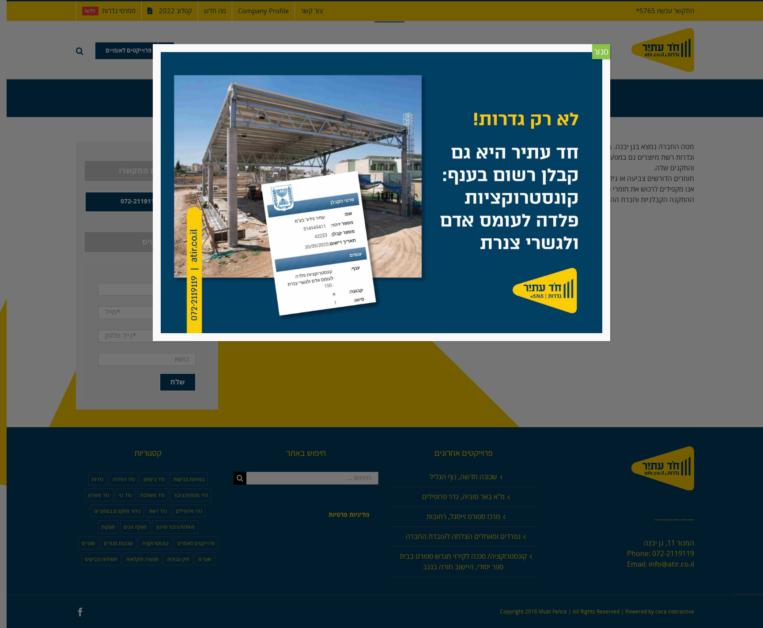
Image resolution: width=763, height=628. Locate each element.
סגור (601, 52)
